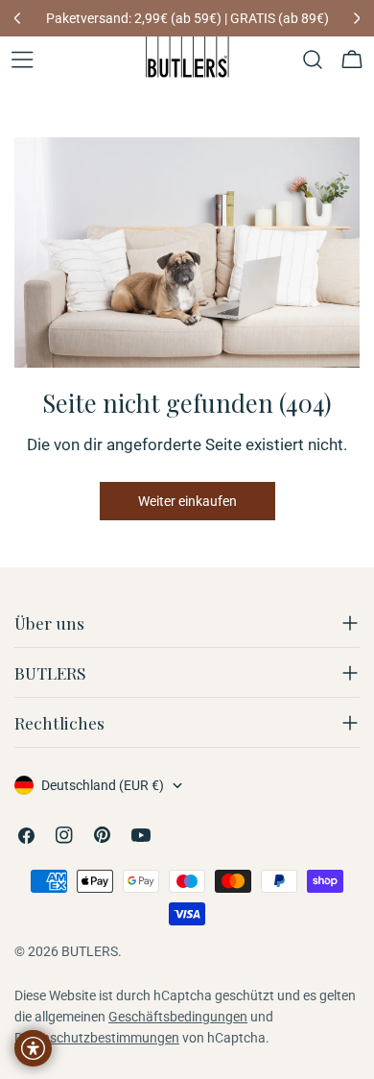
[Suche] (312, 59)
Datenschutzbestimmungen (96, 1037)
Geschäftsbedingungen (177, 1016)
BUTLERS (89, 951)
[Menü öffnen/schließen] (22, 59)
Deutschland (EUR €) (102, 785)
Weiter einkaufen (187, 501)
